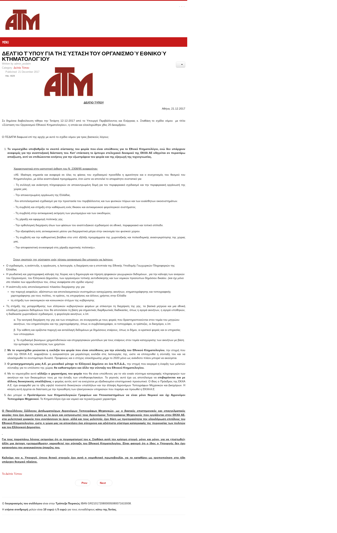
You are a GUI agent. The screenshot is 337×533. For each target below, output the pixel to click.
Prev (159, 397)
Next (178, 397)
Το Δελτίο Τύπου (12, 388)
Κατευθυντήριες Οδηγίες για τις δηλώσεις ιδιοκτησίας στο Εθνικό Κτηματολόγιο (60, 451)
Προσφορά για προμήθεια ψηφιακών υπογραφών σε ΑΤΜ (44, 509)
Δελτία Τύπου (21, 62)
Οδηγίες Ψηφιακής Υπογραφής (24, 530)
